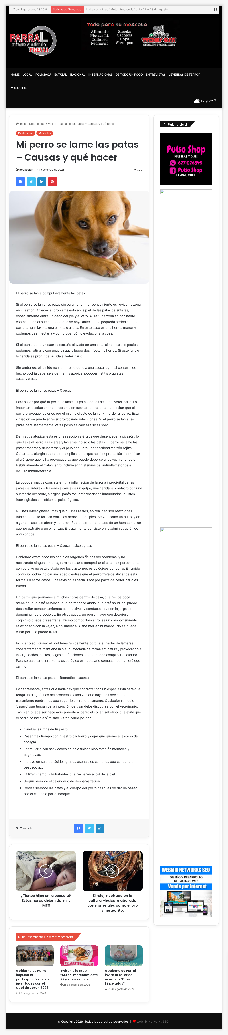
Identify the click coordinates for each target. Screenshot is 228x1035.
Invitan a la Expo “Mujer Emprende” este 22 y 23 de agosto (79, 974)
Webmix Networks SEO (153, 1021)
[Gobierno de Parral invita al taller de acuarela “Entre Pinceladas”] (124, 955)
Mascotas (19, 88)
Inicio (23, 123)
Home (15, 74)
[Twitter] (31, 181)
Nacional (77, 74)
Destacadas (37, 123)
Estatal (60, 74)
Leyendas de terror (184, 74)
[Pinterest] (52, 181)
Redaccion (26, 169)
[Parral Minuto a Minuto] (33, 41)
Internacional (100, 74)
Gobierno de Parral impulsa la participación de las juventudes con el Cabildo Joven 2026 (32, 979)
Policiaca (43, 74)
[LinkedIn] (41, 181)
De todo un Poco (129, 74)
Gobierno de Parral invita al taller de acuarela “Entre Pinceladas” (130, 9)
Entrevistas (156, 74)
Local (27, 74)
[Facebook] (20, 181)
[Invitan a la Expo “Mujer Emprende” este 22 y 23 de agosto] (79, 955)
